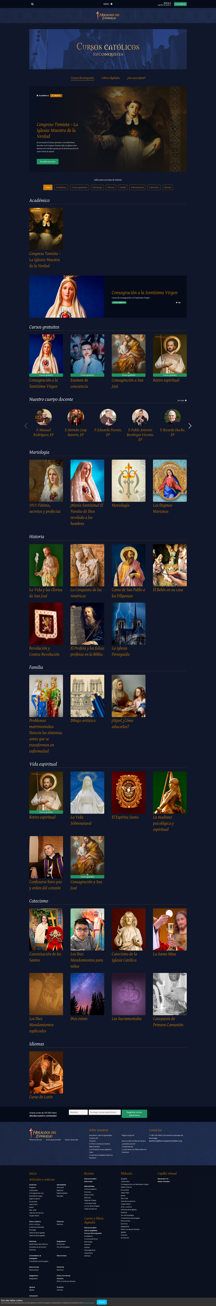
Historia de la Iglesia (37, 1233)
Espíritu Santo (34, 1199)
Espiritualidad (94, 1146)
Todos (48, 187)
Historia (110, 187)
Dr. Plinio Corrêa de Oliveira (99, 1144)
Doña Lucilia (89, 1195)
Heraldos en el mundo (37, 1247)
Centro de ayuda (71, 1140)
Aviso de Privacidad (89, 1303)
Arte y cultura (34, 1221)
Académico (61, 187)
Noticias (32, 1241)
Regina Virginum (128, 1135)
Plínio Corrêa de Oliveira (66, 1281)
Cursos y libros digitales (94, 1220)
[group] (43, 423)
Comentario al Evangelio (38, 1261)
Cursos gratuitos (79, 187)
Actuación (33, 1296)
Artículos (60, 1187)
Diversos (87, 1192)
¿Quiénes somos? (129, 1144)
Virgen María (34, 1215)
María (31, 1207)
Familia (123, 187)
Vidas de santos (90, 1209)
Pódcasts (126, 1173)
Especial (60, 1190)
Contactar (155, 1130)
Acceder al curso (47, 161)
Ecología (32, 1230)
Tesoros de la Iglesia (37, 1235)
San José (32, 1210)
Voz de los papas (63, 1247)
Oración (60, 1287)
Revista (89, 1173)
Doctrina (32, 1185)
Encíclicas (61, 1244)
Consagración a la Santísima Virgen (135, 1184)
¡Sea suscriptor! (136, 77)
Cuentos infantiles (36, 1227)
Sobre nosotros (98, 1130)
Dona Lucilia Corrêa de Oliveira (134, 1141)
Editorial (87, 1197)
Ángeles (32, 1187)
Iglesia (32, 1287)
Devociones (61, 1255)
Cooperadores (127, 1146)
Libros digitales (111, 77)
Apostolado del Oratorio (38, 1244)
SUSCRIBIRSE (180, 4)
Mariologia (97, 187)
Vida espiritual (137, 187)
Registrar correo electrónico (134, 1114)
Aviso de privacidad (53, 1140)
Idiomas (167, 187)
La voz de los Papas (92, 1206)
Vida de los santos (36, 1213)
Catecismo (154, 187)
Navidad (60, 1196)
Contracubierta (90, 1189)
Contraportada (90, 1203)
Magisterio (61, 1241)
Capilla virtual (167, 1173)
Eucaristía (33, 1201)
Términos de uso (35, 1140)
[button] (190, 426)
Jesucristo (33, 1204)
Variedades (61, 1185)
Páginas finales (90, 1200)
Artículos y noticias (42, 1179)
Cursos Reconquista (82, 77)
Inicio (33, 1173)
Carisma (92, 1141)
